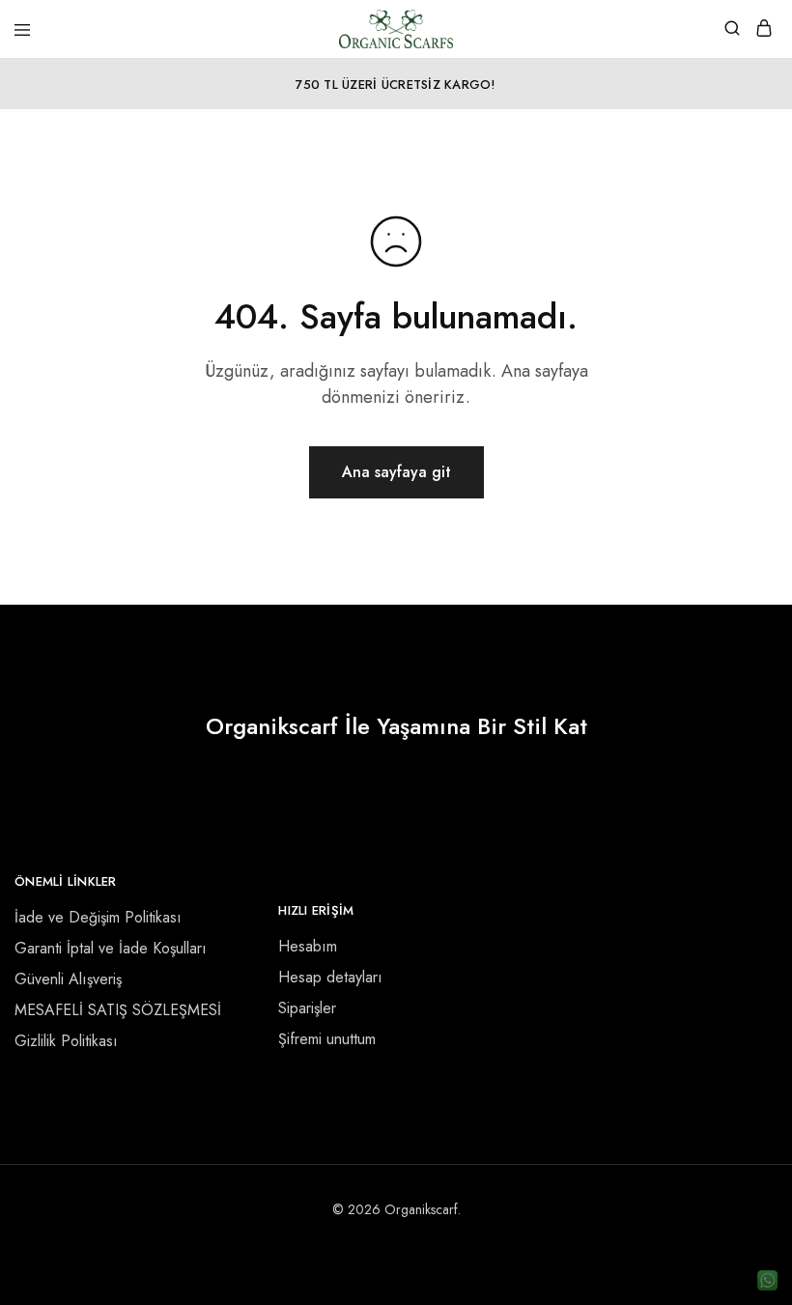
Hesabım (307, 946)
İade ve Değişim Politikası (98, 917)
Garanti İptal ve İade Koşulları (110, 948)
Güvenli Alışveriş (68, 979)
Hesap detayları (330, 977)
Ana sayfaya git (396, 472)
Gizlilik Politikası (66, 1041)
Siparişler (307, 1008)
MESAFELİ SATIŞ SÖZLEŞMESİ (117, 1010)
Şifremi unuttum (327, 1039)
